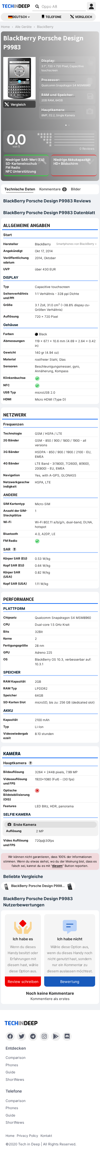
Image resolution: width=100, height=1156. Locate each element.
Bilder (76, 189)
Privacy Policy (27, 1136)
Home (10, 1136)
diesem (57, 866)
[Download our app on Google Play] (55, 1036)
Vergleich (83, 17)
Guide (10, 1072)
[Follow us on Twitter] (21, 1036)
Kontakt (46, 1136)
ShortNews (15, 1079)
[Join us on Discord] (67, 1036)
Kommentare (52, 189)
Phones (12, 1065)
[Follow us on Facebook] (10, 1036)
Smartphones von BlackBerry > (76, 244)
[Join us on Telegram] (32, 1036)
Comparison (16, 1057)
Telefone (53, 17)
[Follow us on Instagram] (44, 1036)
